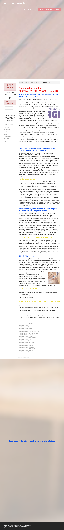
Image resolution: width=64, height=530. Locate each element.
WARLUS (26, 350)
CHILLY (26, 336)
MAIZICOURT (7, 129)
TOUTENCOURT (28, 349)
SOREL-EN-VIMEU (8, 124)
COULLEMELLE (7, 136)
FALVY (25, 341)
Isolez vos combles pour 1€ (14, 3)
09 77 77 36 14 (32, 9)
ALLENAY (26, 324)
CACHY (26, 334)
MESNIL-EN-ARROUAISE (30, 344)
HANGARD (26, 342)
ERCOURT (26, 339)
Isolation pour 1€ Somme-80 (32, 82)
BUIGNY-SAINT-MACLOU (30, 331)
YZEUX (25, 352)
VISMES (6, 135)
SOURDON (26, 347)
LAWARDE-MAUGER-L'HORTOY (9, 140)
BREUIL (25, 328)
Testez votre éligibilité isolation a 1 (49, 9)
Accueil (21, 82)
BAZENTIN (26, 325)
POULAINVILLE (7, 127)
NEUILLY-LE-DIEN (28, 345)
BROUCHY (26, 330)
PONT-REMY (7, 126)
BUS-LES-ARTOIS (28, 333)
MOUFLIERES (7, 133)
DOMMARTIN (27, 338)
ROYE (5, 131)
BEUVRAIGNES (27, 327)
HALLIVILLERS (7, 138)
